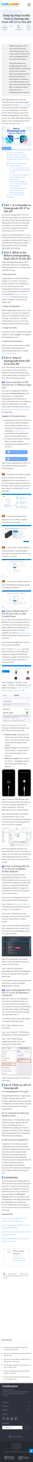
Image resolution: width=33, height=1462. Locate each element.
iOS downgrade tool (8, 353)
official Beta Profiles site (21, 904)
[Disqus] (17, 1309)
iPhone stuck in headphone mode (15, 409)
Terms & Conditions (16, 1444)
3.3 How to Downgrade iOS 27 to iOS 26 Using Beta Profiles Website (19, 184)
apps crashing (24, 105)
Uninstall (16, 1450)
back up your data (23, 633)
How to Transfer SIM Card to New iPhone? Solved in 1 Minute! (16, 1372)
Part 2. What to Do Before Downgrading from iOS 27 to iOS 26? (18, 159)
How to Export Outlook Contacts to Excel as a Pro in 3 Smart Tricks (17, 1366)
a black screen (20, 431)
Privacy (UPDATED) (16, 1446)
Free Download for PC (17, 452)
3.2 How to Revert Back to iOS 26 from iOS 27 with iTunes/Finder (19, 177)
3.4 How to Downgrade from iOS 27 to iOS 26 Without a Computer (18, 190)
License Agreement (16, 1448)
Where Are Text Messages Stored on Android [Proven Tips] (17, 1354)
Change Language (16, 1436)
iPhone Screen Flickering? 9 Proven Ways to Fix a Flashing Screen (17, 1378)
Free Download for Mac (18, 459)
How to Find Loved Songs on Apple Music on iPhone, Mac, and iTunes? (17, 1360)
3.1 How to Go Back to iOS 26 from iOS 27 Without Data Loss (19, 170)
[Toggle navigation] (29, 4)
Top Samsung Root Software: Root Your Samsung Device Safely (16, 1349)
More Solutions (18, 28)
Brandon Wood (5, 28)
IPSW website (17, 649)
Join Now (27, 1428)
